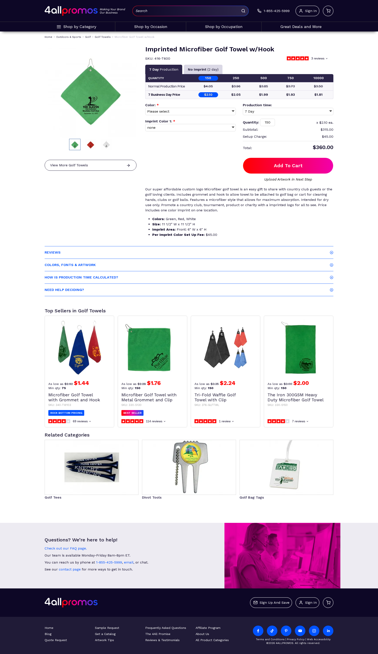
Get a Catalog (105, 634)
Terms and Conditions (270, 639)
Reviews (53, 252)
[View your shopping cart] (328, 11)
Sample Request (107, 628)
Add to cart (288, 165)
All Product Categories (212, 640)
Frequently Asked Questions (165, 628)
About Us (202, 634)
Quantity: (251, 122)
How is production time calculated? (81, 277)
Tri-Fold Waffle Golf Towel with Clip (215, 397)
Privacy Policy (295, 639)
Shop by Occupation (224, 26)
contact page (70, 569)
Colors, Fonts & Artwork (70, 265)
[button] (74, 144)
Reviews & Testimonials (162, 640)
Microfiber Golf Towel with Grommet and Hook (74, 397)
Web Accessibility (319, 639)
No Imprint (203, 69)
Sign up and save (274, 602)
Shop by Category (79, 26)
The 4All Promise (157, 634)
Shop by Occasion (150, 26)
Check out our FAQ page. (66, 548)
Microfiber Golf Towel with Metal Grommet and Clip (149, 397)
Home (49, 628)
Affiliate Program (208, 628)
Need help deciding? (64, 290)
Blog (48, 634)
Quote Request (56, 640)
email (128, 562)
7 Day (163, 69)
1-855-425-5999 (109, 562)
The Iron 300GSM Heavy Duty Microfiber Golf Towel (296, 397)
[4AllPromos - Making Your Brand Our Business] (71, 11)
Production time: (257, 105)
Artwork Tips (104, 640)
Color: (152, 105)
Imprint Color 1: (160, 121)
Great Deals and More (301, 26)
